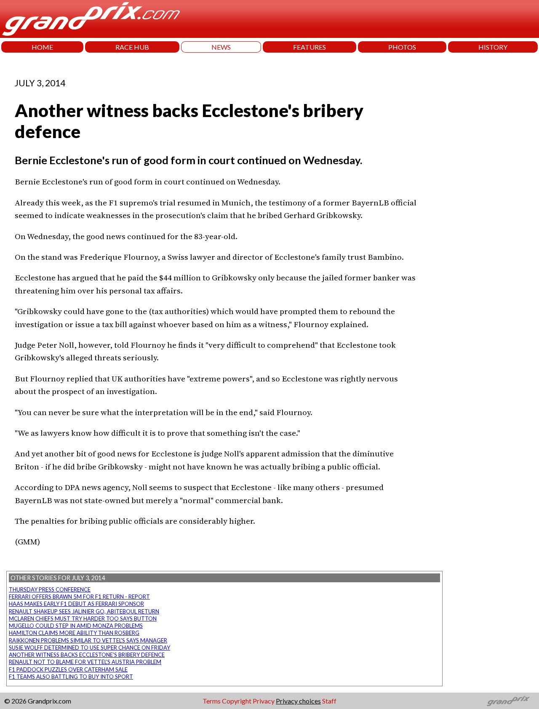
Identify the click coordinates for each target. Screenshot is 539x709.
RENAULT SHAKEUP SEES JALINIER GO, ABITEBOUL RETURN (84, 611)
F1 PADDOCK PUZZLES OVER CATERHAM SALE (68, 669)
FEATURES (309, 47)
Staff (329, 701)
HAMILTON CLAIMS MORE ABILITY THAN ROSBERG (74, 632)
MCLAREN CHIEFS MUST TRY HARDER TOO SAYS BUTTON (83, 618)
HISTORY (492, 47)
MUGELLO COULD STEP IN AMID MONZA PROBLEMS (76, 625)
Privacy (264, 701)
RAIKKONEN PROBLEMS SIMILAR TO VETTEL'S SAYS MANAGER (88, 640)
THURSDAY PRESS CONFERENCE (50, 589)
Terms (212, 701)
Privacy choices (298, 701)
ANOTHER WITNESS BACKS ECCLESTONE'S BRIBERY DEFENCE (87, 654)
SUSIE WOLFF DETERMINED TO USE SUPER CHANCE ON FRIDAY (89, 647)
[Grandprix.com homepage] (508, 701)
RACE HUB (132, 47)
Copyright (236, 701)
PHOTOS (402, 47)
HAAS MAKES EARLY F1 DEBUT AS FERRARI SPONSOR (76, 603)
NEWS (221, 47)
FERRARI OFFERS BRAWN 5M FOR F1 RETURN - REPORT (79, 596)
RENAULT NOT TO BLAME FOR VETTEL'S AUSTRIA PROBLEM (85, 661)
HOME (42, 47)
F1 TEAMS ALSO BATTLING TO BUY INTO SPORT (71, 676)
